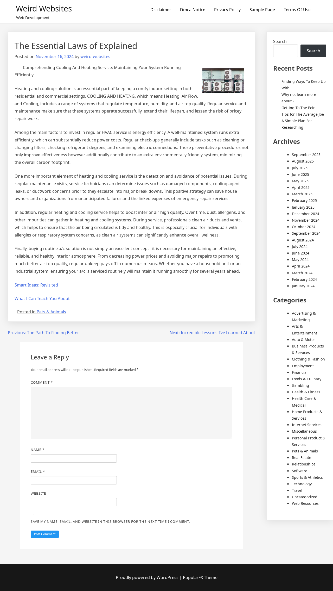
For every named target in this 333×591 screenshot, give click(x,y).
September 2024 (306, 233)
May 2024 (300, 259)
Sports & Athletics (307, 477)
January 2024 (303, 285)
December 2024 (305, 213)
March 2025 (302, 193)
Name (37, 449)
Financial (300, 372)
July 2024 (300, 246)
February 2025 (304, 200)
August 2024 (303, 240)
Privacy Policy (227, 10)
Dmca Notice (192, 10)
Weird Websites (44, 8)
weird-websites (95, 56)
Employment (303, 365)
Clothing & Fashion (308, 359)
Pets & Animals (51, 312)
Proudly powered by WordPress (148, 577)
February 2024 (304, 279)
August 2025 (303, 161)
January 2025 (303, 207)
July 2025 (300, 167)
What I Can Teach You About (42, 298)
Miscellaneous (304, 431)
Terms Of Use (297, 10)
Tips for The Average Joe (302, 114)
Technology (302, 483)
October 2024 (303, 226)
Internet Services (307, 424)
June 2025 (300, 174)
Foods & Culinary (306, 378)
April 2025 (301, 187)
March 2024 (302, 272)
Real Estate (301, 457)
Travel (297, 490)
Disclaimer (160, 10)
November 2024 (305, 220)
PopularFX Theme (200, 577)
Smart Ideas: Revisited (36, 285)
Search (280, 41)
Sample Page (262, 10)
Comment (42, 382)
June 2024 (300, 253)
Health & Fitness (306, 391)
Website (38, 493)
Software (299, 470)
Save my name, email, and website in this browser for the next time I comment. (110, 521)
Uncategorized (304, 496)
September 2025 (306, 154)
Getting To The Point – (300, 107)
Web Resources (305, 503)
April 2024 (301, 266)
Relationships (304, 464)
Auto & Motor (303, 339)
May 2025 (300, 180)
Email (38, 471)
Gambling (300, 385)
